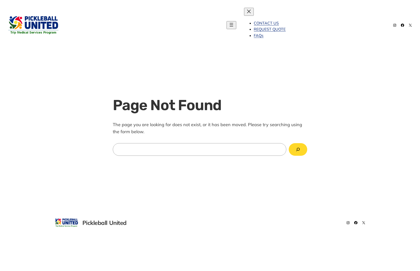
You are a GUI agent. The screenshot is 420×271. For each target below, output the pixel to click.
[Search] (298, 149)
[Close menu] (249, 12)
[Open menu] (231, 25)
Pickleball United (91, 25)
